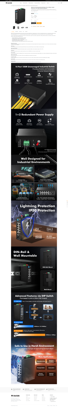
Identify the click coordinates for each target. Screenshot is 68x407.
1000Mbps (44, 26)
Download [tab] (26, 31)
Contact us (48, 405)
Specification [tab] (16, 31)
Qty (31, 19)
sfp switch (41, 26)
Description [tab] (13, 31)
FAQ (56, 405)
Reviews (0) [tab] (20, 31)
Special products (43, 400)
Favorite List (35, 399)
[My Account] (60, 3)
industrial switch (34, 26)
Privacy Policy (27, 399)
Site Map (51, 405)
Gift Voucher (54, 405)
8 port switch (38, 26)
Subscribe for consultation (36, 400)
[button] (11, 27)
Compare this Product (39, 24)
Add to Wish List (33, 24)
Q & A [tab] (23, 31)
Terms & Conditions (28, 400)
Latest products (43, 399)
